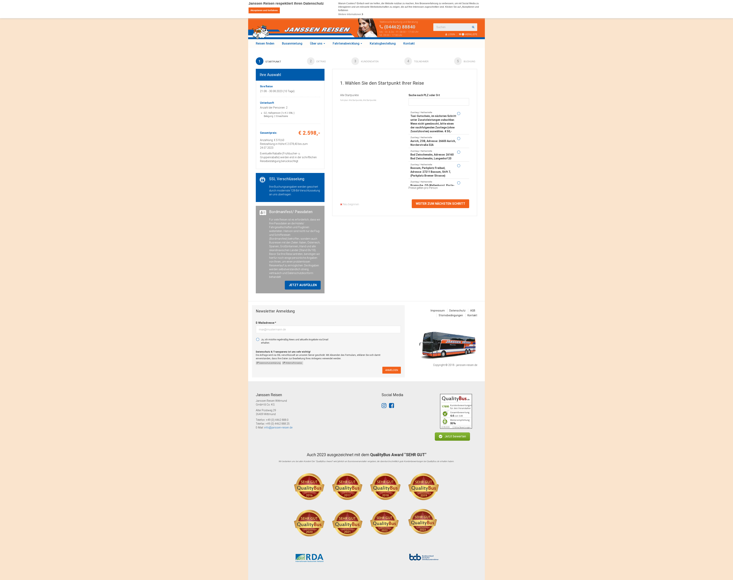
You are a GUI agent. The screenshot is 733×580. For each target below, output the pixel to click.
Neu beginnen (350, 204)
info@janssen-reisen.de (278, 427)
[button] (452, 436)
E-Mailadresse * (266, 322)
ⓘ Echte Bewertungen (461, 427)
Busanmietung (292, 43)
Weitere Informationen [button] (350, 14)
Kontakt (409, 43)
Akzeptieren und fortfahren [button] (264, 10)
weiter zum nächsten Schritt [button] (440, 203)
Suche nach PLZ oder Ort (424, 95)
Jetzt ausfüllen (303, 285)
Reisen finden (265, 43)
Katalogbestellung (383, 43)
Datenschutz (457, 310)
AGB (472, 310)
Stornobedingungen (451, 315)
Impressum (438, 310)
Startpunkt (270, 61)
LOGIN (451, 34)
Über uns (316, 43)
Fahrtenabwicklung (346, 43)
